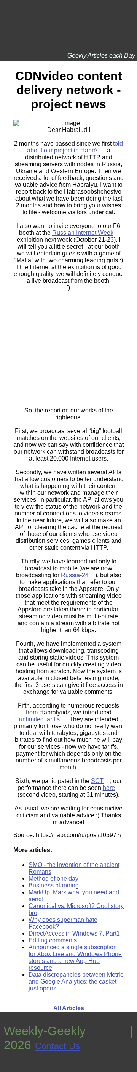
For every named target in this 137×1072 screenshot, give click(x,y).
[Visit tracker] (7, 1068)
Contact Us (57, 1046)
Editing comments (53, 940)
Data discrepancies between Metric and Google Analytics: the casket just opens (76, 981)
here (109, 788)
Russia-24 (75, 575)
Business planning (54, 885)
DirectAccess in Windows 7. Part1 (74, 933)
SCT (97, 781)
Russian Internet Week (82, 232)
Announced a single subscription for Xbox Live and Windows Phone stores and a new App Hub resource (75, 957)
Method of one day (53, 878)
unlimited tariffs (39, 719)
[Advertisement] (68, 339)
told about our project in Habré (75, 147)
